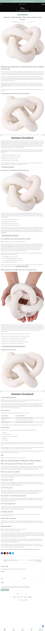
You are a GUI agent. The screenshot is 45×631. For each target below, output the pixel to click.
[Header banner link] (21, 1)
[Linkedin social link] (10, 553)
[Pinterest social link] (7, 553)
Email (24, 578)
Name (2, 578)
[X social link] (5, 553)
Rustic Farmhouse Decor (24, 10)
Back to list (22, 560)
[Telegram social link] (13, 553)
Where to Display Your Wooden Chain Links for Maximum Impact (19, 270)
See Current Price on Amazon (8, 167)
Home (17, 10)
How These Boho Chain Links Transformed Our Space (15, 239)
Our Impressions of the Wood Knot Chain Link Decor (15, 93)
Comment (3, 571)
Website (2, 582)
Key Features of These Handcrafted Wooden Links (15, 170)
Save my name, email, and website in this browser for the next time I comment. (16, 586)
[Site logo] (22, 4)
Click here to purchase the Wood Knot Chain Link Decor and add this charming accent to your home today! (20, 549)
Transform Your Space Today (22, 266)
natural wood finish (5, 85)
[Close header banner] (43, 1)
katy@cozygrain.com (20, 22)
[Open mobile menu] (1, 4)
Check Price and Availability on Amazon (10, 235)
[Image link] (22, 593)
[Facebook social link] (2, 553)
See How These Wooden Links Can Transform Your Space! (13, 346)
